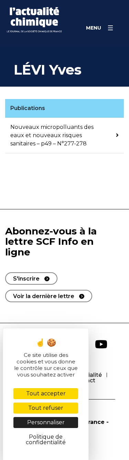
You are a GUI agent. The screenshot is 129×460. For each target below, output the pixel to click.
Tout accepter (46, 393)
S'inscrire (26, 278)
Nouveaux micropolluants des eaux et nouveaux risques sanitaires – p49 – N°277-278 (52, 135)
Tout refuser (45, 408)
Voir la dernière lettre (43, 296)
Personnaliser (46, 422)
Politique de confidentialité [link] (46, 440)
